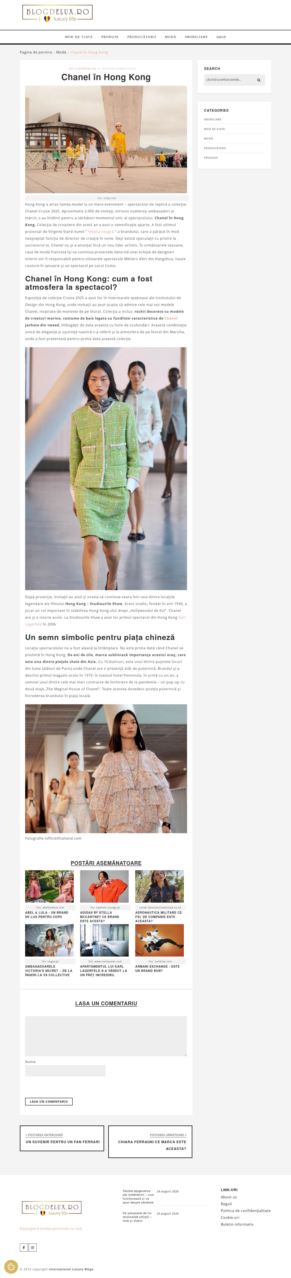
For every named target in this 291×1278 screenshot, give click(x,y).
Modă (170, 37)
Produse (110, 37)
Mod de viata (79, 37)
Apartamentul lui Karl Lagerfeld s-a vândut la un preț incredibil (103, 970)
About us (229, 1197)
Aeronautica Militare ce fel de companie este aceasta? (158, 916)
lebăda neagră (101, 231)
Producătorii (141, 37)
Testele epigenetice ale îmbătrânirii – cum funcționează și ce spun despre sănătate (138, 1196)
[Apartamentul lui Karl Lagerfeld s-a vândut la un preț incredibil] (104, 941)
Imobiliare (196, 37)
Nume (30, 1061)
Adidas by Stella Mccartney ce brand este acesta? (99, 916)
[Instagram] (33, 1247)
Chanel (171, 318)
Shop (221, 37)
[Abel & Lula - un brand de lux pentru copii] (49, 887)
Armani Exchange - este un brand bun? (157, 968)
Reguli (226, 1204)
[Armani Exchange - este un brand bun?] (159, 941)
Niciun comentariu (120, 68)
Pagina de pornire (36, 52)
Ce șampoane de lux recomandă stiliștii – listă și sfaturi (137, 1217)
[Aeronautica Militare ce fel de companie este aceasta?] (159, 887)
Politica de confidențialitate (246, 1210)
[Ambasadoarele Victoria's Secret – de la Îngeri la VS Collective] (49, 941)
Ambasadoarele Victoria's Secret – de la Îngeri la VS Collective (48, 970)
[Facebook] (24, 1247)
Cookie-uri (230, 1217)
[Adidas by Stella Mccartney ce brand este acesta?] (104, 887)
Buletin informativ (237, 1224)
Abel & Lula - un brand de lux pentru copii (46, 914)
